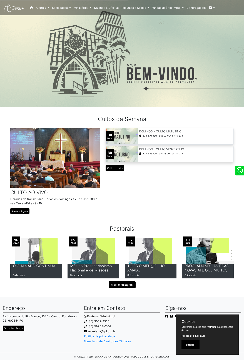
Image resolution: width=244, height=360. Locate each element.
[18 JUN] (208, 250)
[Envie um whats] (239, 170)
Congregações (196, 7)
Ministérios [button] (81, 7)
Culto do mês (115, 168)
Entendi (190, 344)
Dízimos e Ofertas (106, 7)
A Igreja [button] (41, 7)
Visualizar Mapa (13, 328)
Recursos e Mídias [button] (134, 7)
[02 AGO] (150, 250)
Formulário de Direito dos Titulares (107, 341)
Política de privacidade (99, 336)
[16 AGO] (36, 250)
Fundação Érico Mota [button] (166, 7)
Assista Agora (20, 211)
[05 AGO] (93, 250)
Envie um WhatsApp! (101, 316)
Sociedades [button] (60, 7)
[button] (212, 7)
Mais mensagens (122, 284)
